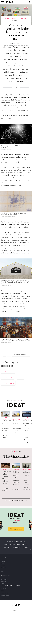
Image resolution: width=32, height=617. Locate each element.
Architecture (21, 18)
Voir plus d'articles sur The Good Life (16, 500)
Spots (2, 569)
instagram (19, 605)
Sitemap (25, 547)
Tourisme (3, 565)
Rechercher (29, 2)
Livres (2, 583)
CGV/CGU (23, 542)
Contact (7, 547)
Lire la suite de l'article (19, 354)
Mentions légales (12, 542)
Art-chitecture (9, 18)
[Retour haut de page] (29, 549)
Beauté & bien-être (16, 472)
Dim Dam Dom (5, 595)
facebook (13, 605)
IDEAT (2, 591)
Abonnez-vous (16, 529)
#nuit (20, 377)
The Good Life (4, 589)
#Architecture (8, 371)
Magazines (3, 581)
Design (2, 563)
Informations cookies (12, 544)
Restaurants (6, 471)
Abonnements (4, 579)
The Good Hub (4, 593)
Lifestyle (3, 561)
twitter (16, 605)
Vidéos (2, 571)
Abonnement (16, 547)
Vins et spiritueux (26, 472)
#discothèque (8, 377)
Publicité (25, 544)
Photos (2, 574)
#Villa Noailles (8, 383)
